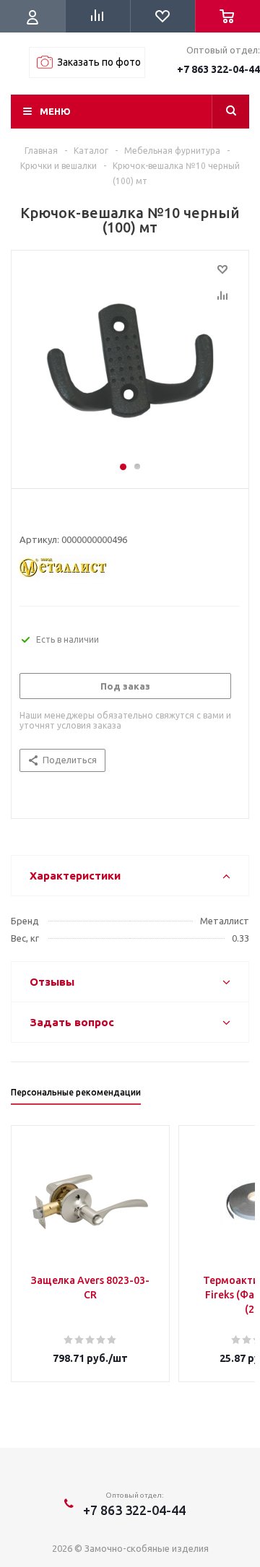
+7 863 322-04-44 (218, 69)
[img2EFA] (130, 362)
